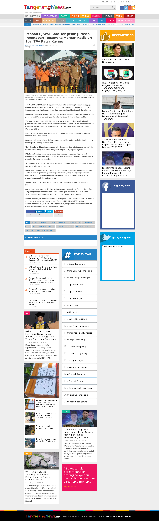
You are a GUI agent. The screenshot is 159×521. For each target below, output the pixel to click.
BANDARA (86, 16)
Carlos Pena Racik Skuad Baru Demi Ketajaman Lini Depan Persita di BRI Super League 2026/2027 (116, 143)
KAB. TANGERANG (50, 16)
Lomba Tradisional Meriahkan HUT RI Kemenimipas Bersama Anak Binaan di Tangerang (118, 115)
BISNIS (37, 20)
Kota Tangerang (88, 222)
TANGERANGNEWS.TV (125, 20)
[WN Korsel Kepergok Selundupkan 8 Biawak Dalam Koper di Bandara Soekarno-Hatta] (41, 460)
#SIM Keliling (71, 312)
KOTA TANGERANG (32, 16)
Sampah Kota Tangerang (85, 226)
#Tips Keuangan (128, 24)
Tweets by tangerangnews (112, 246)
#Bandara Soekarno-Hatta (78, 387)
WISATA (28, 20)
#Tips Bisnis (71, 305)
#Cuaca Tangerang (40, 24)
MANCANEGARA (49, 20)
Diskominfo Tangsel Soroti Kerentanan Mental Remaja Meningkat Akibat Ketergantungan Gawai (78, 433)
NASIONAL (96, 16)
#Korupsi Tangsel (74, 360)
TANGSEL (64, 16)
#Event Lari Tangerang (76, 325)
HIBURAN (108, 16)
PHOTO (102, 20)
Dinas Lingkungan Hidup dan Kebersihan (65, 222)
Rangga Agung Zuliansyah (34, 45)
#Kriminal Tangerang (75, 353)
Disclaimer (115, 2)
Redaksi (124, 2)
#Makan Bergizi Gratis (75, 318)
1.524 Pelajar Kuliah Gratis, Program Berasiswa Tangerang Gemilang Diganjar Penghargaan (115, 87)
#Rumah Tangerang (75, 346)
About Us (105, 2)
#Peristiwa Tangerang (76, 394)
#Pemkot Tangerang (75, 367)
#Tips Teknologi (113, 24)
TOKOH (111, 20)
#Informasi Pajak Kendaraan (78, 332)
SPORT (130, 16)
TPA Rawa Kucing (48, 230)
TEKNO (119, 16)
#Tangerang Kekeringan (81, 24)
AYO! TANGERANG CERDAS (77, 20)
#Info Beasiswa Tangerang (60, 24)
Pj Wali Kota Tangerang (65, 226)
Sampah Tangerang (32, 230)
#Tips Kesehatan (99, 24)
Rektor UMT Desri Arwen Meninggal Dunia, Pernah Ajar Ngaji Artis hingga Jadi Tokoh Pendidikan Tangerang (41, 335)
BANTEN (75, 16)
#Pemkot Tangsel (74, 380)
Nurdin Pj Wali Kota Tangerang (43, 226)
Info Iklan (131, 2)
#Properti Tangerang (75, 401)
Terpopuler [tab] (29, 251)
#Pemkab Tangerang (75, 374)
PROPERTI (61, 20)
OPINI (93, 20)
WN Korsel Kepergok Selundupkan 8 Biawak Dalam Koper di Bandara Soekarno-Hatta (38, 476)
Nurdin (27, 226)
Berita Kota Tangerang (39, 222)
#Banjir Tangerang (74, 339)
